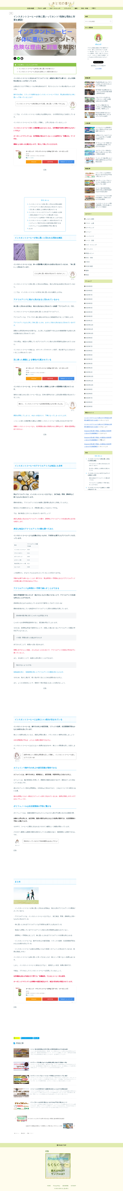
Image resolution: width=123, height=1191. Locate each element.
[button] (21, 58)
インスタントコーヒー (27, 1038)
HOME (49, 1185)
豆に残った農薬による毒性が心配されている (43, 209)
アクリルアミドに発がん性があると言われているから (46, 207)
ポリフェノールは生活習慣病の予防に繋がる (43, 226)
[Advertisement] (45, 183)
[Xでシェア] (15, 58)
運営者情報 (65, 1185)
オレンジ (98, 44)
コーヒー (17, 1038)
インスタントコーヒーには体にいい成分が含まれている (45, 220)
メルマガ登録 (98, 68)
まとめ (31, 228)
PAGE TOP (62, 1145)
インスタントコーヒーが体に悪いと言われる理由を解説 (45, 204)
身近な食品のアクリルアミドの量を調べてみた (44, 215)
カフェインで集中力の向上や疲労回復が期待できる (45, 223)
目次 (42, 200)
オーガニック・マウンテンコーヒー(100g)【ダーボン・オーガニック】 (47, 151)
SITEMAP (73, 1185)
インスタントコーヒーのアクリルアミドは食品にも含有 (45, 212)
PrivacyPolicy (56, 1185)
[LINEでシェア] (18, 58)
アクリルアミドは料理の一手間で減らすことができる (46, 217)
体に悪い (37, 1038)
